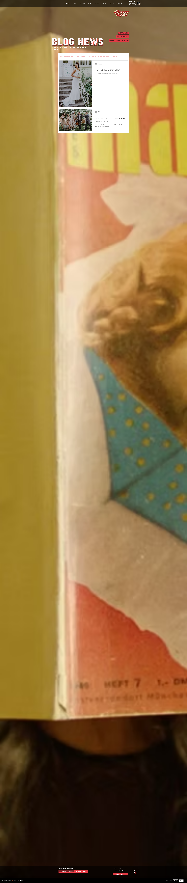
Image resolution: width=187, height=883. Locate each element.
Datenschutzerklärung (18, 880)
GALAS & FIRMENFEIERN (99, 56)
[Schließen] (185, 880)
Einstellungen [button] (169, 880)
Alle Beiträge (66, 56)
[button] (126, 56)
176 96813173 (120, 870)
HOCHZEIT (97, 67)
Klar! (181, 880)
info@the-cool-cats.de (122, 869)
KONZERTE (80, 56)
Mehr (115, 56)
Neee (175, 880)
